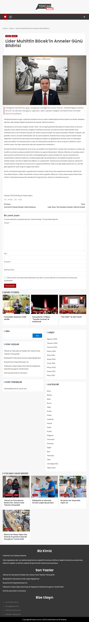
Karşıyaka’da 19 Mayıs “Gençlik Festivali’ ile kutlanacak (41, 319)
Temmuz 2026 (52, 343)
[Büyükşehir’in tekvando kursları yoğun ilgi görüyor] (44, 486)
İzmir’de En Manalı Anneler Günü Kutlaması (20, 205)
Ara (7, 331)
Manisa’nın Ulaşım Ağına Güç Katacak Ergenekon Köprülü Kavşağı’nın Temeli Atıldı (15, 536)
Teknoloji (50, 455)
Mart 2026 (51, 355)
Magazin (50, 435)
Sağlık (49, 447)
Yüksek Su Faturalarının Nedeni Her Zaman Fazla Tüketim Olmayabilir (14, 502)
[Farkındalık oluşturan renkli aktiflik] (16, 304)
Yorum (7, 223)
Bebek (49, 395)
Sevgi (20, 199)
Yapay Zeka (51, 468)
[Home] (5, 16)
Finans (49, 415)
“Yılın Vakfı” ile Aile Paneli (71, 317)
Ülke (48, 459)
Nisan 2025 (51, 371)
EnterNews (52, 619)
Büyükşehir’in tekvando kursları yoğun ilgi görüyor (22, 358)
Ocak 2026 (51, 363)
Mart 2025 (51, 375)
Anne (49, 391)
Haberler (50, 419)
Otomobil (50, 439)
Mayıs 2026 (51, 351)
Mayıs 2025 (51, 367)
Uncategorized (52, 464)
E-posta (7, 262)
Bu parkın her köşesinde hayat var (16, 362)
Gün (15, 199)
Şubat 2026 (51, 359)
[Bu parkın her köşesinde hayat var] (72, 486)
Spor (48, 451)
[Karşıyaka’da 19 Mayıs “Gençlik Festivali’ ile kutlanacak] (44, 304)
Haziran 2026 (52, 347)
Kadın (14, 36)
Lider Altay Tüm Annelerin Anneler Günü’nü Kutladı (66, 205)
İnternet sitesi (9, 270)
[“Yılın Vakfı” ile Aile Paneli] (72, 304)
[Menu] (10, 17)
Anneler (10, 199)
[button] (10, 17)
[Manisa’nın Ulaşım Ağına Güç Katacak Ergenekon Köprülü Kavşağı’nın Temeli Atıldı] (16, 521)
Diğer (49, 407)
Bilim (8, 36)
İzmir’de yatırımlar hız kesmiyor (15, 373)
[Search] (84, 17)
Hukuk (49, 423)
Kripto (49, 431)
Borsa (49, 403)
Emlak (49, 411)
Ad (5, 253)
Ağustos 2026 (52, 339)
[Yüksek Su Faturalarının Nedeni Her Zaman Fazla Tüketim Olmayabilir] (16, 486)
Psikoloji (50, 443)
